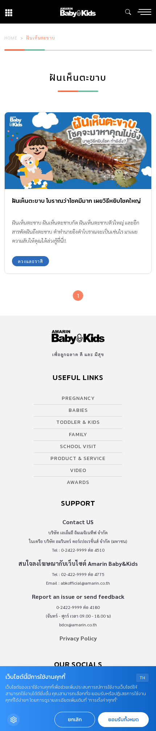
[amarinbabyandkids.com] (78, 11)
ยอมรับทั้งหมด (123, 719)
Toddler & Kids (78, 422)
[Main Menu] (144, 12)
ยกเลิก (75, 719)
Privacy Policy (78, 638)
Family (78, 434)
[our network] (8, 11)
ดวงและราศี (30, 261)
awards (78, 482)
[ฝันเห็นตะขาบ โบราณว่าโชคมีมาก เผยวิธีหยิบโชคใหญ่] (78, 150)
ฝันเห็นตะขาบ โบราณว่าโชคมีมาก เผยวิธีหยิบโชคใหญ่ (76, 200)
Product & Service (78, 458)
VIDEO (78, 470)
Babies (78, 410)
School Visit (78, 446)
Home (10, 38)
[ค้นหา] (128, 12)
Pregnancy (78, 398)
